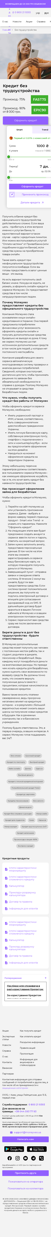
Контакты (7, 1062)
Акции (5, 1031)
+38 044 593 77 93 (25, 1111)
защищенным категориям (15, 1088)
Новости (6, 1045)
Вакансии (7, 1068)
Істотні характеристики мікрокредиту (23, 869)
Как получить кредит (30, 1031)
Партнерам (8, 1073)
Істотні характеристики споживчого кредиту (23, 878)
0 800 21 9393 (23, 12)
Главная (6, 30)
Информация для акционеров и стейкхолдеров (28, 1062)
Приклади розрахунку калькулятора (22, 894)
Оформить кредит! (25, 120)
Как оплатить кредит (30, 1036)
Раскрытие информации (32, 1042)
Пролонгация (26, 1053)
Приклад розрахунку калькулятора (21, 948)
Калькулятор (16, 886)
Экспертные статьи (8, 1038)
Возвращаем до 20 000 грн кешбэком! (25, 4)
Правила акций (27, 1048)
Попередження (13, 978)
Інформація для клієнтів (23, 908)
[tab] (19, 129)
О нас (5, 1056)
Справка (6, 1051)
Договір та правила (20, 901)
